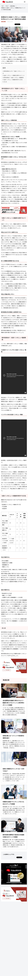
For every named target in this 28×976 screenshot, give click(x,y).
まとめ (5, 81)
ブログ (6, 6)
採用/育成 (12, 6)
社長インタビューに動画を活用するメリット (14, 75)
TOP (2, 6)
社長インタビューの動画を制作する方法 (13, 79)
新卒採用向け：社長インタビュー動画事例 (14, 77)
